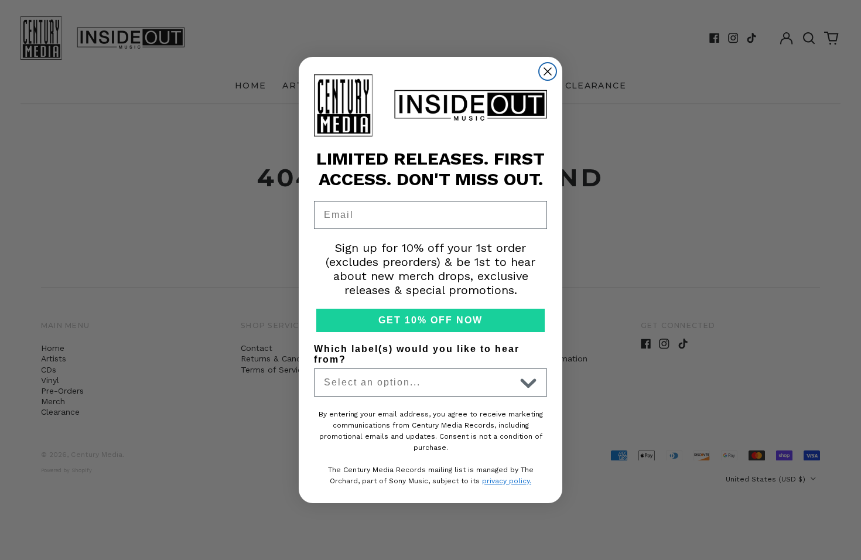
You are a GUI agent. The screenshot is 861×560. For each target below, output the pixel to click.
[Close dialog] (547, 71)
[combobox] (419, 382)
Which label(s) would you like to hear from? (417, 354)
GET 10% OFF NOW (430, 320)
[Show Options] (528, 382)
